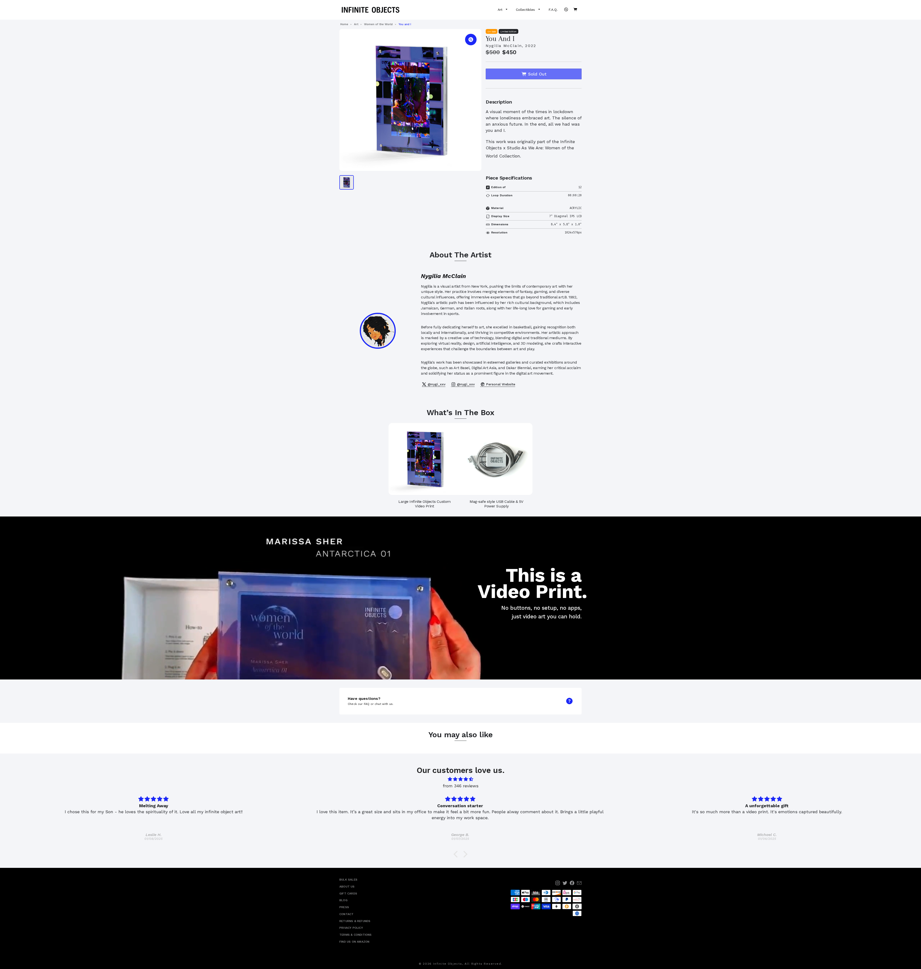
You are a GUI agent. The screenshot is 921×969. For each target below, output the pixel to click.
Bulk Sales (348, 879)
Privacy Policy (351, 927)
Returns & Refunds (354, 921)
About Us (347, 886)
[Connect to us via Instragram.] (557, 883)
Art (501, 10)
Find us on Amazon (354, 941)
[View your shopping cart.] (575, 9)
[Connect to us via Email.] (579, 883)
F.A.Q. (553, 10)
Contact (346, 914)
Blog (343, 900)
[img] (460, 779)
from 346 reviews (460, 785)
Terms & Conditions (355, 934)
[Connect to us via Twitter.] (564, 883)
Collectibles (526, 10)
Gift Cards (348, 893)
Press (344, 907)
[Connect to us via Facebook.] (572, 883)
